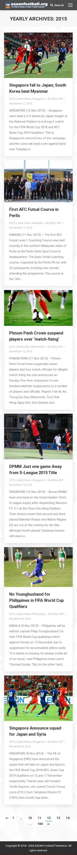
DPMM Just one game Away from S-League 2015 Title (35, 469)
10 (30, 818)
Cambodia (22, 346)
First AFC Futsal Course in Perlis (34, 212)
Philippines (38, 614)
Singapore (38, 98)
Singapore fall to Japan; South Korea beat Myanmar (37, 88)
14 (68, 818)
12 (49, 818)
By (55, 98)
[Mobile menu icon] (70, 5)
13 (58, 818)
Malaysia (37, 223)
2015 (12, 98)
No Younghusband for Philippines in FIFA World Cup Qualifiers (36, 600)
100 (40, 824)
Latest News (23, 98)
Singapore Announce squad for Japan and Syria (35, 731)
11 (39, 818)
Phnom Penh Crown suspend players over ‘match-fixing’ (36, 336)
